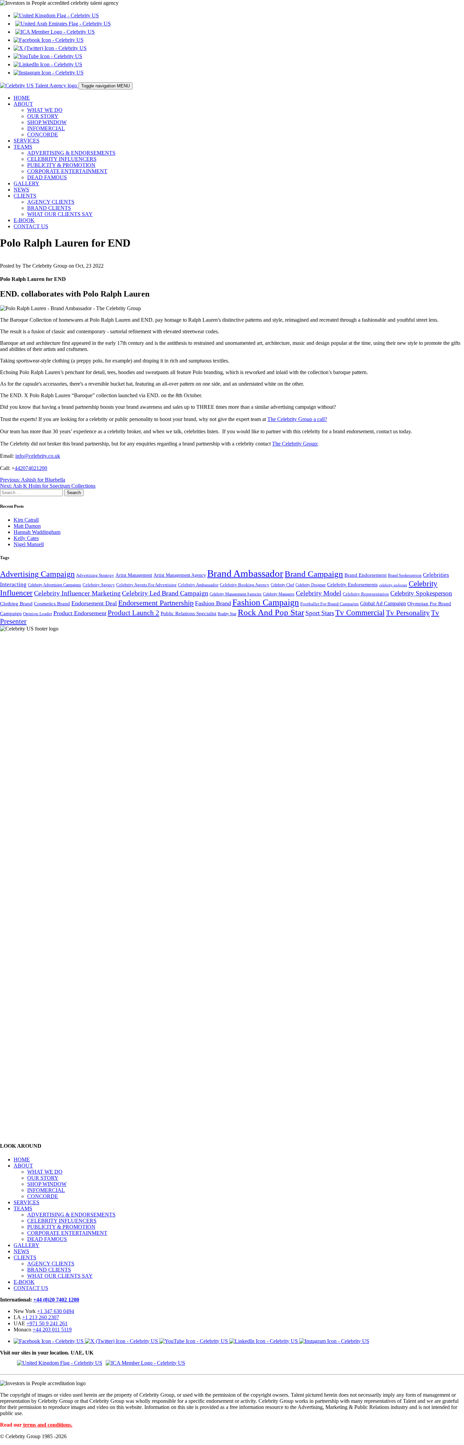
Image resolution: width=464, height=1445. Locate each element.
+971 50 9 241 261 (47, 1323)
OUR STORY (42, 116)
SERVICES (26, 141)
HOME (22, 98)
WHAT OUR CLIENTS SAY (60, 214)
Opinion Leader (37, 613)
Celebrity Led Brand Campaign (165, 593)
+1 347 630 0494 (55, 1311)
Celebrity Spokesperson (421, 593)
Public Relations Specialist (188, 613)
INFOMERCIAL (46, 128)
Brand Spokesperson (405, 575)
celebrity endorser (393, 585)
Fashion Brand (213, 603)
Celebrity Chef (282, 585)
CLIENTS (25, 196)
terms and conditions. (47, 1425)
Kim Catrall (26, 520)
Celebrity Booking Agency (244, 585)
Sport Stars (319, 613)
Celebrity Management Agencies (236, 594)
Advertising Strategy (95, 575)
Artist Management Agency (180, 575)
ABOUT (23, 104)
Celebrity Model (318, 593)
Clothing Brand (16, 603)
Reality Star (227, 614)
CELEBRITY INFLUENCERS (61, 159)
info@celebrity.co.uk (37, 456)
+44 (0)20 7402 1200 (56, 1300)
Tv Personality (408, 612)
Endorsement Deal (94, 603)
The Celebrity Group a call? (297, 419)
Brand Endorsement (365, 575)
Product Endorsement (79, 613)
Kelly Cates (26, 538)
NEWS (21, 189)
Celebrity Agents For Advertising (146, 584)
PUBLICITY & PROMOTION (61, 165)
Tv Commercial (360, 612)
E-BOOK (24, 220)
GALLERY (26, 183)
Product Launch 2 (133, 613)
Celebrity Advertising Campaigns (54, 585)
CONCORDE (42, 134)
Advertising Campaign (37, 574)
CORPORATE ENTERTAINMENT (67, 171)
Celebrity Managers (279, 594)
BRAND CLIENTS (49, 208)
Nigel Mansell (29, 544)
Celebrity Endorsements (352, 584)
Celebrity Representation (366, 594)
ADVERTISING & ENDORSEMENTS (71, 153)
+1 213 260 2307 (40, 1317)
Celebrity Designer (311, 585)
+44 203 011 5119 (52, 1329)
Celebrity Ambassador (198, 584)
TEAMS (23, 147)
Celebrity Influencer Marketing (77, 593)
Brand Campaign (314, 573)
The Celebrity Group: (295, 444)
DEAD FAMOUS (47, 177)
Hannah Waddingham (37, 532)
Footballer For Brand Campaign (329, 604)
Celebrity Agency (99, 584)
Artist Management (133, 575)
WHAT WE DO (45, 110)
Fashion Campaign (265, 602)
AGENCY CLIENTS (50, 202)
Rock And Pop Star (271, 612)
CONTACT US (31, 226)
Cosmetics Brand (52, 603)
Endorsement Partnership (156, 603)
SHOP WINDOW (47, 122)
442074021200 (31, 468)
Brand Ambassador (245, 573)
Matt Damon (27, 526)
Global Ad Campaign (383, 603)
